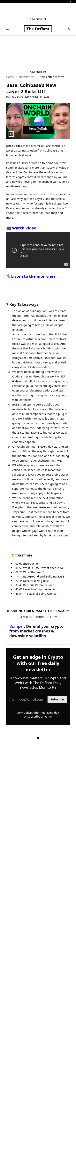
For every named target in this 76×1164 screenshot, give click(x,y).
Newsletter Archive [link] (52, 77)
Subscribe (57, 699)
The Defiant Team (19, 96)
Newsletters (26, 77)
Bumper (16, 626)
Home (10, 77)
